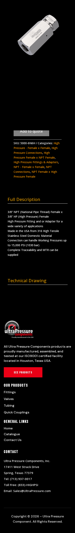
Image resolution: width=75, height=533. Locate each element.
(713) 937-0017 (21, 479)
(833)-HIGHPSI (28, 485)
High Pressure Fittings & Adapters (36, 162)
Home (8, 428)
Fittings (10, 392)
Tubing (9, 405)
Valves (9, 399)
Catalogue (12, 434)
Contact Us (12, 440)
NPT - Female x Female (29, 167)
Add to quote (31, 131)
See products (23, 372)
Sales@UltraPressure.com (32, 491)
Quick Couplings (16, 412)
